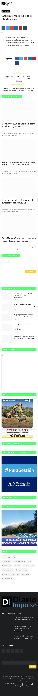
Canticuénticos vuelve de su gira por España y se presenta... (25, 337)
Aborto (25, 570)
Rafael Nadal (15, 574)
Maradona (5, 574)
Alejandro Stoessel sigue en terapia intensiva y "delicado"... (25, 306)
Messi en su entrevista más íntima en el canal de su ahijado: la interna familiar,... (19, 89)
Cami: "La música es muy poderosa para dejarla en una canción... (24, 327)
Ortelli (29, 561)
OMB (14, 557)
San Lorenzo (6, 557)
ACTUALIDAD (5, 11)
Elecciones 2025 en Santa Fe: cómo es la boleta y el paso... (18, 125)
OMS (32, 566)
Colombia (26, 566)
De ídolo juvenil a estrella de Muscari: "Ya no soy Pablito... (23, 637)
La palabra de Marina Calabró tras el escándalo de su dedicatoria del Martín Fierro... (19, 79)
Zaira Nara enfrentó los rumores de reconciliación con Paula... (19, 239)
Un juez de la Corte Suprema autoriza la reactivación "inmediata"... (23, 629)
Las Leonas (25, 574)
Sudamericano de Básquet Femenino (13, 561)
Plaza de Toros (7, 566)
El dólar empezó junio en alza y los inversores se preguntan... (18, 201)
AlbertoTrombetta (7, 570)
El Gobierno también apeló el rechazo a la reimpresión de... (23, 618)
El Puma (18, 570)
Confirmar (30, 271)
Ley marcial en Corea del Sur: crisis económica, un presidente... (24, 295)
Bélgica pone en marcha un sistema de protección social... (24, 316)
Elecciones (17, 566)
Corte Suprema (7, 578)
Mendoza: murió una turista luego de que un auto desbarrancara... (18, 163)
